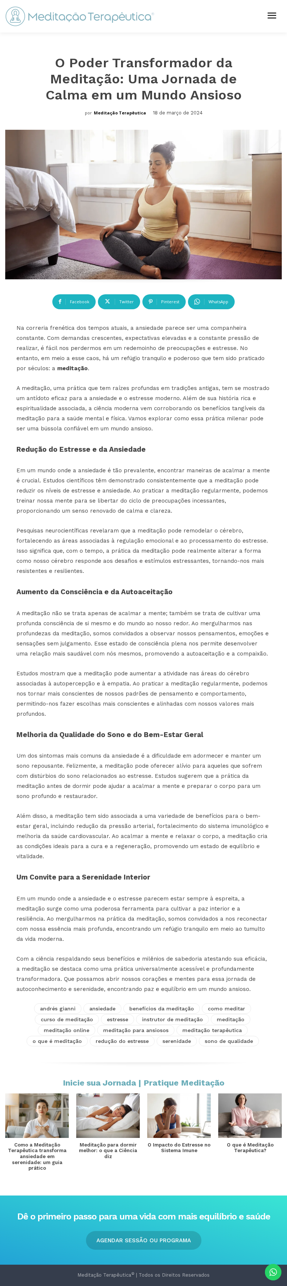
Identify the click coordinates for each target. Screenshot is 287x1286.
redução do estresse (122, 1041)
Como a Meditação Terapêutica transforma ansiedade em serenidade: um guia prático (37, 1156)
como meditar (226, 1009)
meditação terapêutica (212, 1030)
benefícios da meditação (161, 1009)
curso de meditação (67, 1019)
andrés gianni (57, 1009)
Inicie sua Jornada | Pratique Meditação (144, 1082)
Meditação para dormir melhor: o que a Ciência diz (108, 1150)
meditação (230, 1019)
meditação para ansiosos (136, 1030)
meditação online (66, 1030)
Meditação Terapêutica (120, 113)
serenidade (177, 1041)
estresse (117, 1019)
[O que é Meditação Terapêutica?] (250, 1115)
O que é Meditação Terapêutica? (250, 1148)
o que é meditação (57, 1041)
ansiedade (102, 1009)
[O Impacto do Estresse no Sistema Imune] (179, 1115)
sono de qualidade (229, 1041)
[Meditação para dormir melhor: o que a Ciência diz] (108, 1115)
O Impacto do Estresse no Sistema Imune (179, 1148)
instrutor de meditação (172, 1019)
